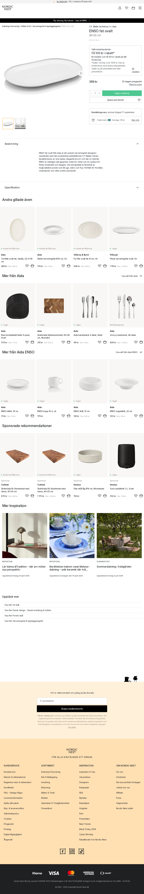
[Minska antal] (91, 93)
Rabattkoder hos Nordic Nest (92, 839)
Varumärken (84, 777)
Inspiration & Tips (87, 772)
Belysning (45, 787)
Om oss (119, 772)
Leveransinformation (13, 798)
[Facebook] (62, 851)
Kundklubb (9, 787)
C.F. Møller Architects (99, 26)
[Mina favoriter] (126, 8)
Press (118, 798)
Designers (84, 782)
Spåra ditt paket (11, 803)
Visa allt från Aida (130, 276)
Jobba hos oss (123, 787)
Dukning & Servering (10, 26)
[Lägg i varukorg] (32, 265)
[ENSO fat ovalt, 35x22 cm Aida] (43, 73)
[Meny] (140, 8)
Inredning (45, 782)
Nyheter (83, 798)
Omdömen (121, 777)
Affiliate (119, 793)
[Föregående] (5, 73)
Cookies (8, 819)
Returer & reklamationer (15, 777)
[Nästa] (81, 73)
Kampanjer (84, 787)
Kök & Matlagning (49, 777)
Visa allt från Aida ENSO (127, 352)
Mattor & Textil (48, 793)
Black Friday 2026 (87, 829)
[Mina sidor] (119, 8)
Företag (7, 829)
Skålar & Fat (26, 26)
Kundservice (9, 772)
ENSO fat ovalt (68, 26)
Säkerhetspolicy (11, 813)
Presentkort (46, 808)
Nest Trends (85, 824)
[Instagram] (72, 851)
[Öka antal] (99, 93)
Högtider (83, 808)
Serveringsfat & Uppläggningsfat (46, 26)
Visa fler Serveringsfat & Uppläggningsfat (23, 621)
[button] (94, 40)
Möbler (44, 798)
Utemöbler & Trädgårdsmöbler (55, 803)
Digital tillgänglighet (13, 834)
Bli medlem (135, 70)
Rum (81, 813)
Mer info (135, 120)
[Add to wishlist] (27, 266)
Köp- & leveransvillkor (14, 808)
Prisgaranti (9, 824)
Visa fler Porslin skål (13, 615)
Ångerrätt (8, 839)
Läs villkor (72, 727)
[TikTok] (81, 851)
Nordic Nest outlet (124, 808)
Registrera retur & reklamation (17, 782)
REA (81, 793)
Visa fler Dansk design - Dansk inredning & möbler (27, 610)
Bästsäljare (84, 803)
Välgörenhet (122, 803)
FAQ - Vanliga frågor (13, 793)
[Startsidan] (7, 8)
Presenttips (84, 819)
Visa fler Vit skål (11, 605)
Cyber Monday (86, 834)
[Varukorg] (133, 8)
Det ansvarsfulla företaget (128, 782)
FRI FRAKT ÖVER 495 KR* (74, 2)
